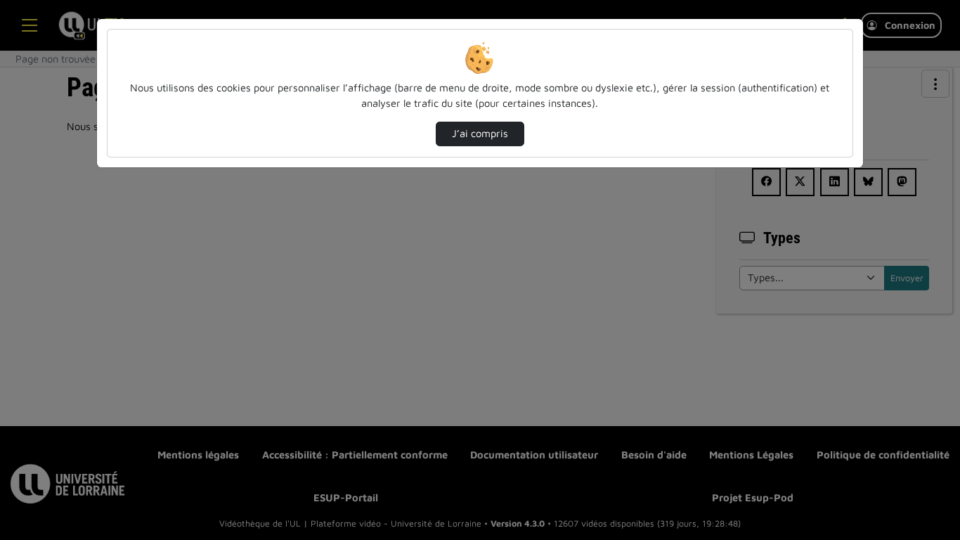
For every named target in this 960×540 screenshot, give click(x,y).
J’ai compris (480, 133)
